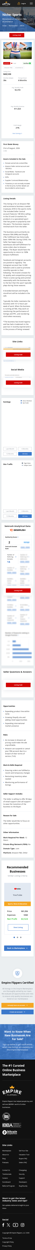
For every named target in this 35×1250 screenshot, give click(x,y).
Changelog (23, 1170)
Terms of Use (7, 1238)
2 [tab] (17, 937)
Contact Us (6, 1170)
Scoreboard (6, 1182)
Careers (5, 1178)
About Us (5, 1155)
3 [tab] (20, 937)
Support (22, 1178)
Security (22, 1174)
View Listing (18, 927)
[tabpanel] (17, 908)
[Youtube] (15, 1225)
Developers (23, 1182)
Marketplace (6, 1151)
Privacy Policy (7, 1246)
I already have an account (16, 1005)
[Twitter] (8, 1225)
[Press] (6, 1116)
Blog (4, 1159)
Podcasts (5, 1162)
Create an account (16, 1012)
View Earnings (17, 133)
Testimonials (6, 1174)
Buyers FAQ (23, 1159)
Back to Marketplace (16, 948)
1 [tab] (14, 937)
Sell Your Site (23, 1151)
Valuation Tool (24, 1155)
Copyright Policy (8, 1242)
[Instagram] (22, 1225)
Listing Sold (17, 35)
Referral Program (8, 1186)
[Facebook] (3, 1225)
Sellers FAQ (23, 1162)
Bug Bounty (23, 1186)
